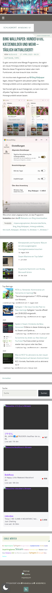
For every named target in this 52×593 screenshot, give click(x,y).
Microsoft (6, 230)
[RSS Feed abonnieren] (49, 2)
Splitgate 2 (33, 552)
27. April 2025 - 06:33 (29, 54)
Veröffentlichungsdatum (22, 553)
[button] (5, 587)
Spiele (46, 546)
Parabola (27, 583)
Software (8, 58)
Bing (14, 226)
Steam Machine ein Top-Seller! (30, 256)
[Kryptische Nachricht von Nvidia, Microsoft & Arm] (10, 273)
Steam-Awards (8, 546)
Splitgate (17, 545)
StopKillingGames (8, 549)
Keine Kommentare (43, 35)
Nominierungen (33, 550)
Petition (4, 556)
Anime (42, 546)
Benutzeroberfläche (38, 223)
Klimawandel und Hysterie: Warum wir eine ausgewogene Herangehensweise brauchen (32, 246)
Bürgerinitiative (25, 546)
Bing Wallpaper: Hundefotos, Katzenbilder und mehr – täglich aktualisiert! (23, 44)
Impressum (26, 577)
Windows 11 (34, 230)
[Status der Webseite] (26, 574)
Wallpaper (15, 230)
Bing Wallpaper (38, 77)
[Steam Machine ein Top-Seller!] (10, 261)
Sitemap (26, 571)
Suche (4, 388)
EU (3, 546)
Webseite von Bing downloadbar (33, 218)
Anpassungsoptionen (22, 223)
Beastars (41, 550)
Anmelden (6, 378)
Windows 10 (24, 230)
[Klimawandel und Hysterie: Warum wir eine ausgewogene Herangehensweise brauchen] (10, 247)
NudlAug (12, 54)
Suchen (44, 393)
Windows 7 (44, 230)
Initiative (26, 550)
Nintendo (8, 553)
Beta (45, 553)
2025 (12, 553)
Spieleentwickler (35, 546)
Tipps (16, 58)
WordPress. (40, 583)
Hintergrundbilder (37, 226)
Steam (19, 549)
